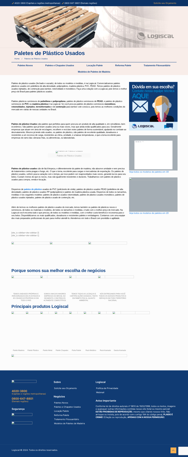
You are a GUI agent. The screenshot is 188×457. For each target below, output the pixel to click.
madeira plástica (40, 104)
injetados (30, 107)
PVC (27, 104)
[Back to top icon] (173, 450)
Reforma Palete (123, 65)
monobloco (109, 104)
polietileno (45, 101)
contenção (61, 107)
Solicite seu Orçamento (165, 3)
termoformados (43, 107)
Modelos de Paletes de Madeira (94, 72)
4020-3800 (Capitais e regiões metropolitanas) (37, 3)
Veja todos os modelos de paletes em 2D (149, 213)
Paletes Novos (25, 65)
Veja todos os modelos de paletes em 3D (149, 171)
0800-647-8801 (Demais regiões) (80, 3)
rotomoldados (18, 107)
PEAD (100, 101)
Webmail (100, 392)
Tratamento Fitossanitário (157, 65)
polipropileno (59, 101)
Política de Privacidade (107, 388)
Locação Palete (95, 65)
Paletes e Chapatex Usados (59, 65)
